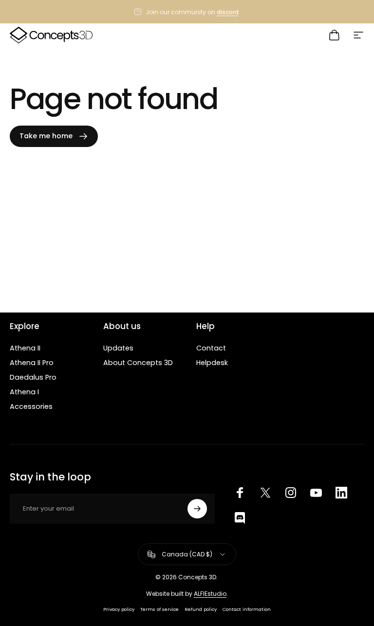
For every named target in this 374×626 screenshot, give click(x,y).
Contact (211, 348)
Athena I (24, 391)
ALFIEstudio (210, 593)
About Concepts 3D (138, 362)
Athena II (25, 348)
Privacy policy (118, 609)
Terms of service (159, 609)
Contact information (247, 609)
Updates (118, 348)
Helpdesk (212, 362)
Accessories (31, 406)
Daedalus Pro (33, 377)
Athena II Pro (32, 362)
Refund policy (201, 609)
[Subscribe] (197, 508)
